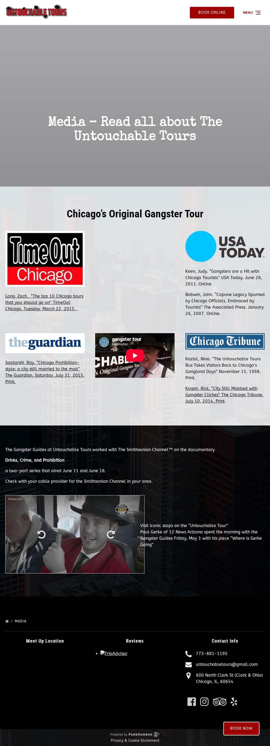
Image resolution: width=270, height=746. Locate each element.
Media (21, 621)
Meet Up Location (45, 641)
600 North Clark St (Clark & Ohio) (229, 675)
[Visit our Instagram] (204, 701)
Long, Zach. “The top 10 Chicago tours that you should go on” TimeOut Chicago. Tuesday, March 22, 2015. (44, 302)
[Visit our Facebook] (191, 701)
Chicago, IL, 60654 (214, 681)
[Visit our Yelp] (234, 701)
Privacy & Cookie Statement (135, 740)
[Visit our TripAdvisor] (219, 701)
